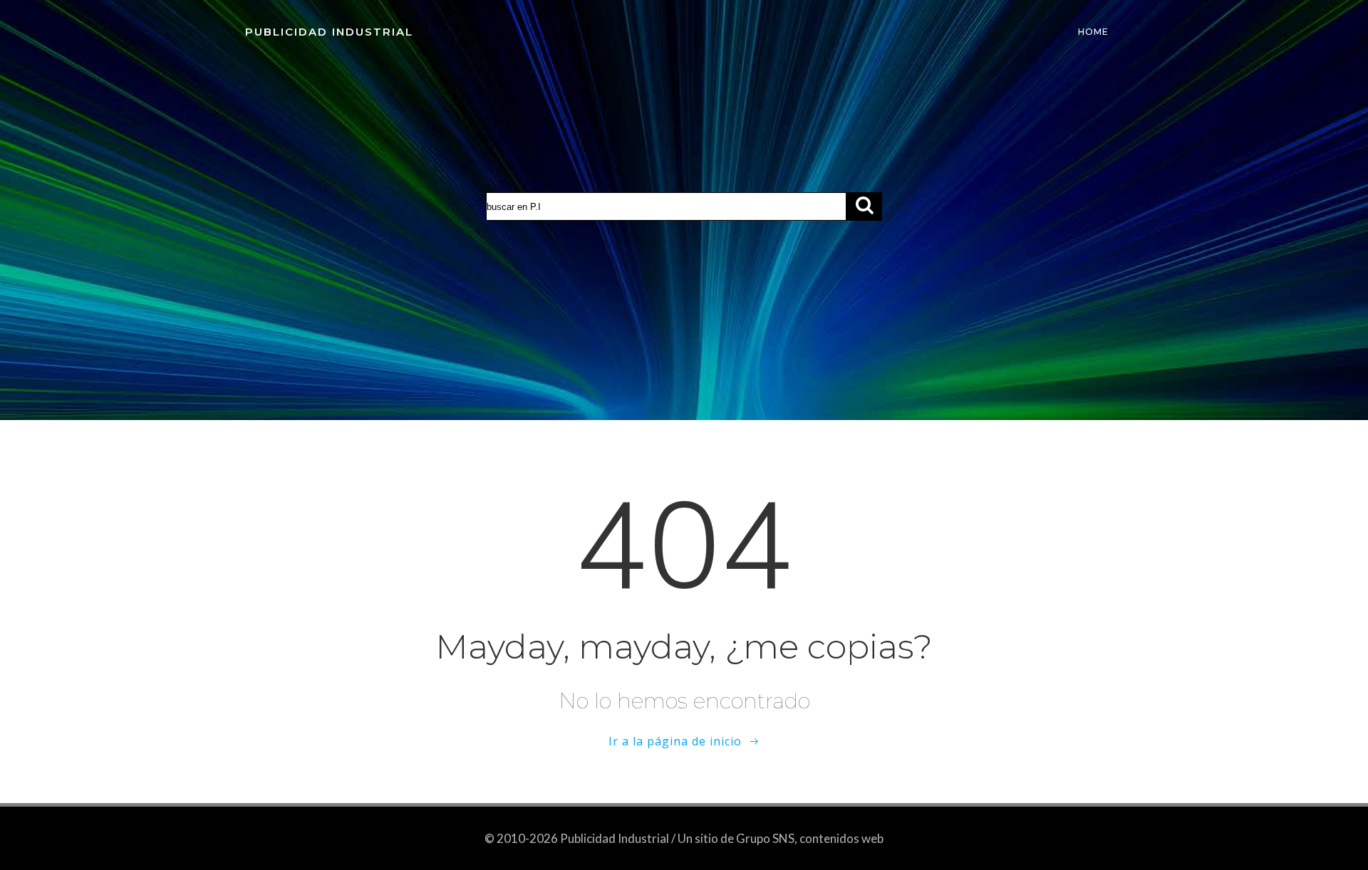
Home (1093, 31)
